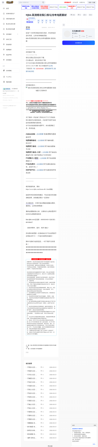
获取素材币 (67, 2)
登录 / (90, 2)
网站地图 (50, 446)
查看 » (94, 444)
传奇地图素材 (32, 19)
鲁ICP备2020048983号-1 (9, 91)
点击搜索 (40, 134)
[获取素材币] (49, 68)
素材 (42, 21)
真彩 (46, 21)
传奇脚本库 (78, 43)
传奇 (50, 21)
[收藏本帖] (63, 24)
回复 (27, 352)
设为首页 (75, 2)
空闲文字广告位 (54, 7)
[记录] (51, 66)
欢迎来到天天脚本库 (77, 428)
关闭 (95, 425)
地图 (38, 21)
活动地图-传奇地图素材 (36, 348)
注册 (93, 2)
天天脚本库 (15, 88)
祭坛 (54, 21)
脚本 (36, 158)
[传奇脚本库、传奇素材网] (10, 2)
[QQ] (7, 88)
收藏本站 (82, 2)
